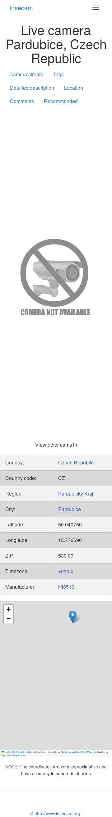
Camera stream (26, 74)
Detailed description (32, 87)
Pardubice (69, 509)
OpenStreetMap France (14, 755)
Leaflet (8, 751)
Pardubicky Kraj (75, 493)
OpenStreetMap (24, 751)
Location (73, 87)
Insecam (21, 7)
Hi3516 (66, 586)
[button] (73, 616)
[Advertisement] (56, 170)
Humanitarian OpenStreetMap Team (79, 751)
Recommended (61, 101)
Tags (58, 74)
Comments (22, 101)
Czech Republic (76, 462)
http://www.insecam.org (56, 813)
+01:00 (65, 571)
